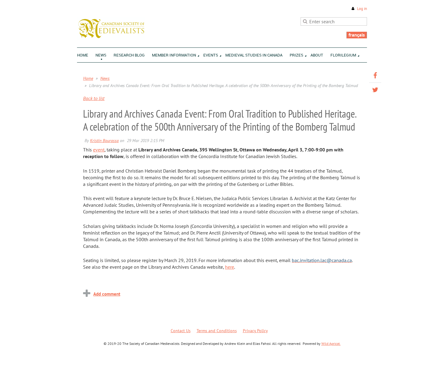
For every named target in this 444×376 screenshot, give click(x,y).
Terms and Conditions (217, 330)
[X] (375, 90)
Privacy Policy (255, 330)
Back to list (94, 98)
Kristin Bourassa (104, 140)
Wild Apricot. (331, 343)
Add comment (106, 294)
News (105, 78)
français (357, 35)
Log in (362, 8)
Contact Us (181, 330)
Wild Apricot (314, 364)
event (99, 150)
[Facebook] (375, 76)
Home (88, 78)
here (229, 267)
